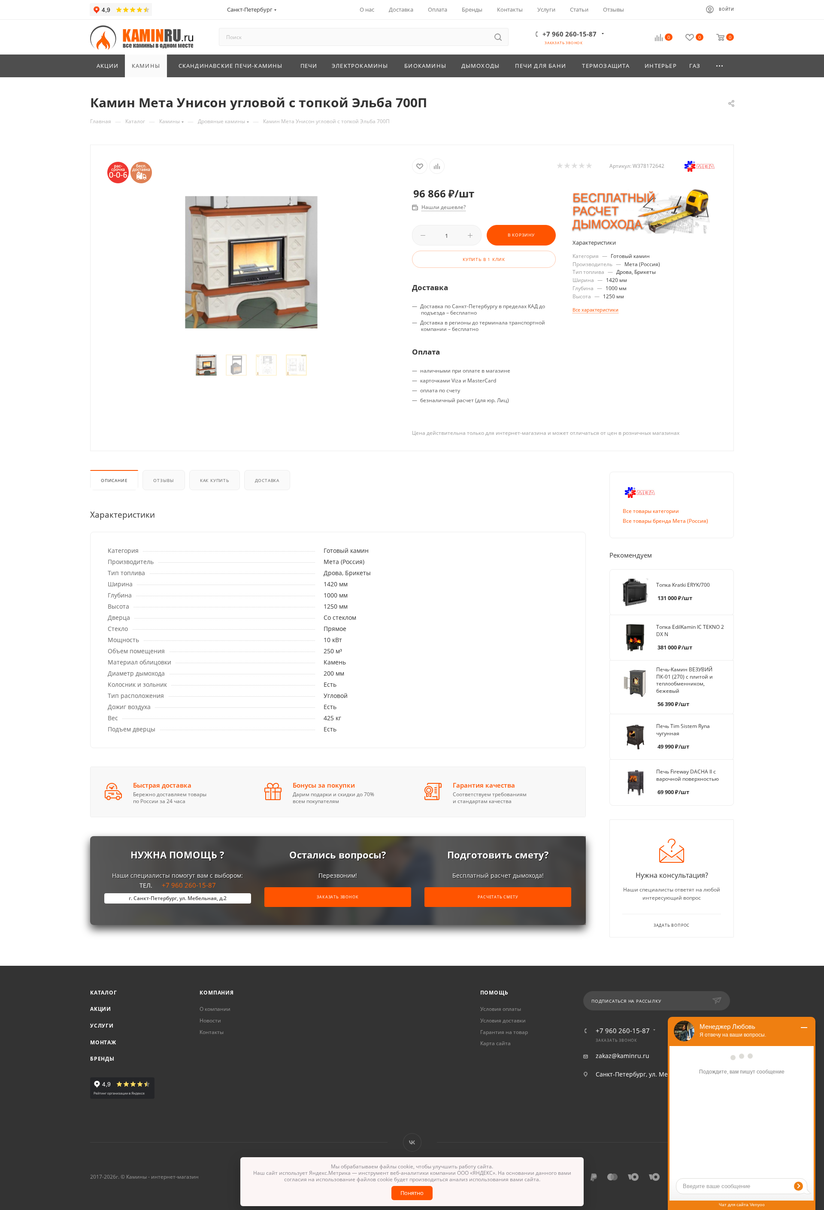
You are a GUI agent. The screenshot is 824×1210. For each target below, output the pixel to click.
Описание (114, 480)
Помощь (494, 992)
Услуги (102, 1025)
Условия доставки (503, 1020)
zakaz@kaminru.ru (622, 1056)
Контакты (212, 1032)
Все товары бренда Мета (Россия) (665, 521)
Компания (216, 992)
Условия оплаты (500, 1009)
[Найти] (498, 37)
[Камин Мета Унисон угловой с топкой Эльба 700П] (251, 262)
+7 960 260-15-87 (569, 34)
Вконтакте (412, 1142)
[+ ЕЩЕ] (720, 66)
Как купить (214, 480)
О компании (215, 1009)
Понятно (412, 1193)
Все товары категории (651, 511)
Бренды (102, 1058)
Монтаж (103, 1042)
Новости (210, 1020)
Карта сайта (495, 1043)
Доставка (267, 480)
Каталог (103, 992)
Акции (100, 1009)
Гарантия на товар (504, 1032)
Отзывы (163, 480)
